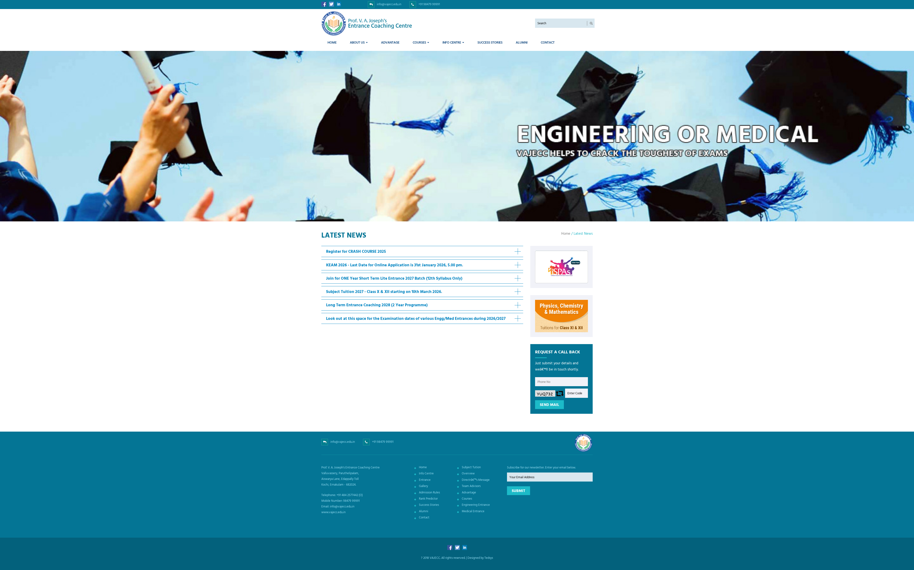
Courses (420, 42)
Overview (468, 473)
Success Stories (489, 42)
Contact (548, 42)
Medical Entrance (473, 511)
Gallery (423, 485)
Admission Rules (429, 492)
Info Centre (452, 42)
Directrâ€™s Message (476, 479)
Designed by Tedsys (480, 557)
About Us (357, 42)
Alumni (521, 42)
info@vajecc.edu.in (389, 4)
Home (332, 42)
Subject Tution (471, 467)
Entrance (425, 479)
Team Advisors (471, 485)
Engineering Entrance (476, 504)
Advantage (390, 42)
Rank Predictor (428, 498)
